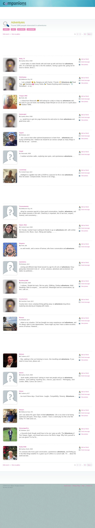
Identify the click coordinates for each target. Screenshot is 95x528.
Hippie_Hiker (23, 225)
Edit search (6, 34)
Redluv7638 (22, 447)
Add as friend (85, 59)
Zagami (21, 132)
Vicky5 (21, 151)
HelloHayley (22, 77)
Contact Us (89, 485)
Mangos (21, 409)
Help (83, 485)
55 (85, 34)
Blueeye (21, 317)
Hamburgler (22, 114)
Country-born (23, 299)
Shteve (21, 391)
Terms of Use (67, 485)
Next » (89, 34)
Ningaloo (22, 243)
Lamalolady (22, 169)
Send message (85, 62)
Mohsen (21, 354)
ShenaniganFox (24, 428)
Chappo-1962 (23, 95)
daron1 (21, 372)
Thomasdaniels (23, 206)
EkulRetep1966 (23, 280)
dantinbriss (22, 262)
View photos (84, 64)
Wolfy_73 (22, 58)
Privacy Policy (76, 485)
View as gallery (16, 34)
